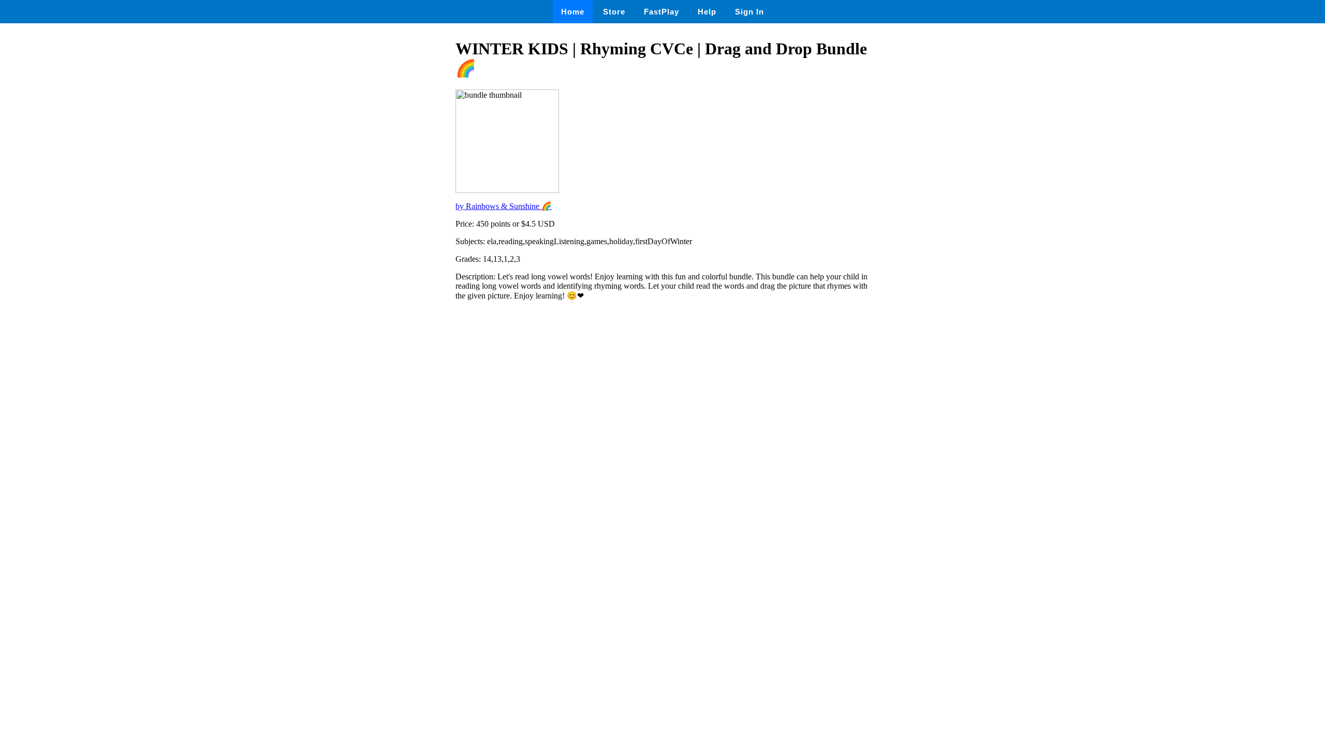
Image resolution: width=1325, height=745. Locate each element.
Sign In (749, 11)
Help (707, 11)
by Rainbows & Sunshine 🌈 (503, 206)
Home (572, 11)
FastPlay (661, 11)
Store (614, 11)
